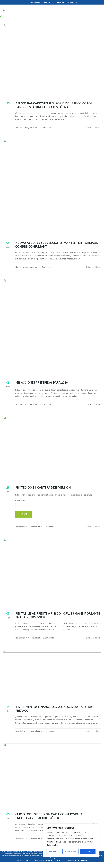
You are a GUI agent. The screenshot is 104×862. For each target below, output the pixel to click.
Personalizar (54, 851)
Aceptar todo (87, 851)
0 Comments (45, 127)
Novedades (20, 526)
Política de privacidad (47, 860)
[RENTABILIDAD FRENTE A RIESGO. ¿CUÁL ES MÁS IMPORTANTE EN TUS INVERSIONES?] (52, 573)
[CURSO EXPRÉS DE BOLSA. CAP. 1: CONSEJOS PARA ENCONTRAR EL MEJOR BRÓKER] (52, 775)
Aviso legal (23, 860)
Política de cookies (76, 860)
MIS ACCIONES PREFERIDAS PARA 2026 (41, 382)
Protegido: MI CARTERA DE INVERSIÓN (43, 487)
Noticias (18, 127)
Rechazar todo (70, 851)
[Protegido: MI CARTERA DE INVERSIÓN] (52, 449)
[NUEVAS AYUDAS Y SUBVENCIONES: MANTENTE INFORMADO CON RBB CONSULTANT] (52, 188)
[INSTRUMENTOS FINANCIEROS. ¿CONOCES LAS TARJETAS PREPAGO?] (52, 675)
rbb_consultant (31, 127)
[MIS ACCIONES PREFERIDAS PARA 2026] (52, 327)
